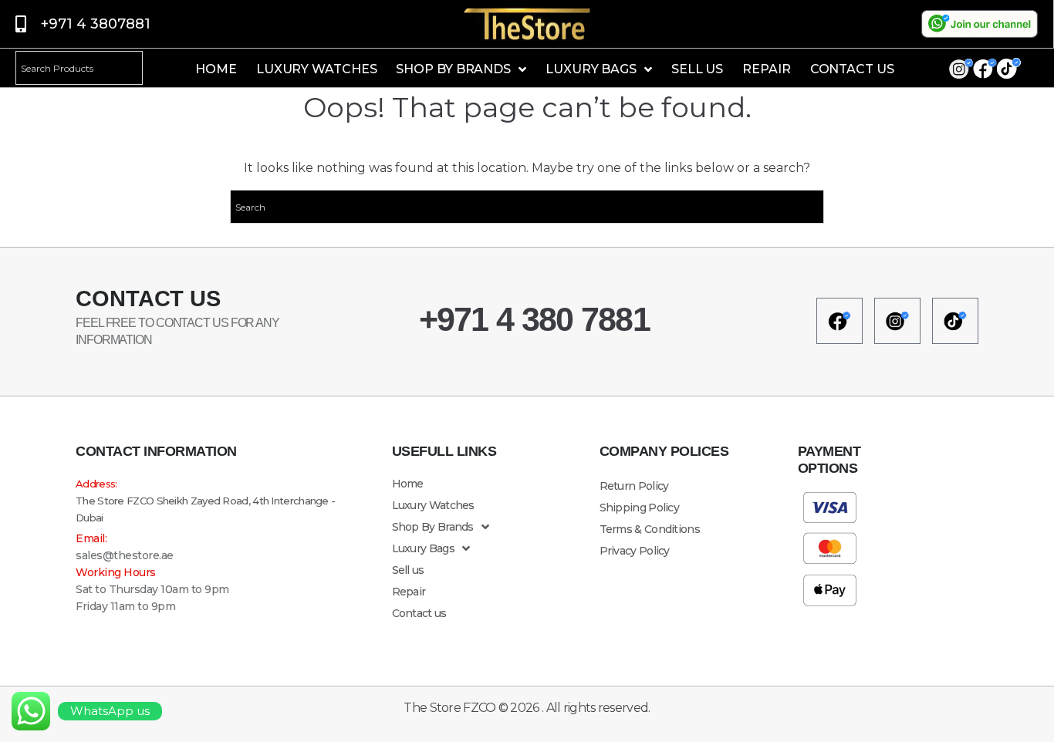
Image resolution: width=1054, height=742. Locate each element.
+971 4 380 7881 (534, 319)
